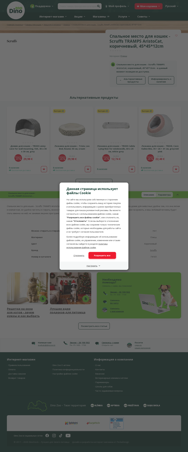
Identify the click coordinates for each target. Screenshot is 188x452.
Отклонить (78, 255)
